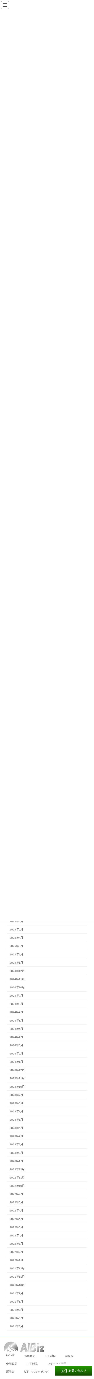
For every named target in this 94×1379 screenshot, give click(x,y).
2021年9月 (16, 1293)
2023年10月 (17, 1086)
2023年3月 (16, 1144)
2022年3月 (16, 1243)
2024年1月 (16, 1061)
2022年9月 (16, 1194)
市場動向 (29, 1356)
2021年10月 (17, 1285)
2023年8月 (16, 1103)
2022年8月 (16, 1202)
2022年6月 (16, 1218)
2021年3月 (16, 1326)
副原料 (69, 1356)
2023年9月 (16, 1094)
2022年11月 (17, 1177)
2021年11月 (17, 1276)
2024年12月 (17, 970)
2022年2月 (16, 1252)
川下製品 (32, 1364)
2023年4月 (16, 1136)
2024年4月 (16, 1037)
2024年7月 (16, 1012)
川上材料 (50, 1356)
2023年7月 (16, 1111)
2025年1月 (16, 962)
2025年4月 (16, 937)
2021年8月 (16, 1301)
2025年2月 (16, 954)
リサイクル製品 (56, 1364)
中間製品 (11, 1364)
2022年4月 (16, 1235)
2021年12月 (17, 1268)
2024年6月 (16, 1020)
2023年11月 (17, 1078)
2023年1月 (16, 1161)
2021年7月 (16, 1309)
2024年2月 (16, 1053)
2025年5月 (16, 929)
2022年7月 (16, 1210)
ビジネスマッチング (36, 1371)
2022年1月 (16, 1260)
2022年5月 (16, 1227)
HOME (10, 1355)
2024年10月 (17, 987)
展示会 (10, 1371)
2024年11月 (17, 979)
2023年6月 (16, 1119)
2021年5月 (16, 1318)
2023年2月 (16, 1152)
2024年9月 (16, 995)
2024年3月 (16, 1045)
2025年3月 (16, 946)
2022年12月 (17, 1169)
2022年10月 (17, 1185)
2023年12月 (17, 1070)
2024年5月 (16, 1028)
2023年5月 (16, 1128)
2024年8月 (16, 1004)
